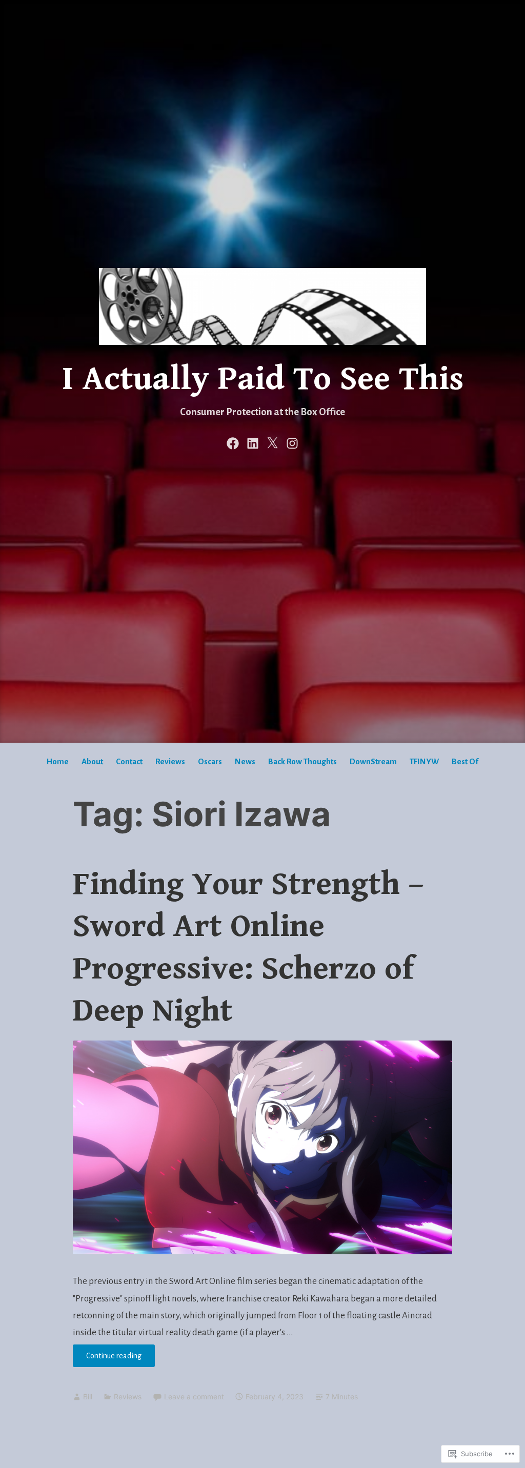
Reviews (170, 761)
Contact (129, 761)
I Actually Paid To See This (262, 379)
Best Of (465, 761)
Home (58, 761)
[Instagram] (292, 443)
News (245, 761)
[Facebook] (233, 443)
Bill (87, 1396)
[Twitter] (272, 443)
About (92, 761)
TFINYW (424, 761)
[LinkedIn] (253, 443)
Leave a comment (194, 1396)
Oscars (210, 761)
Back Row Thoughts (302, 761)
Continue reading (107, 1359)
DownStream (373, 761)
